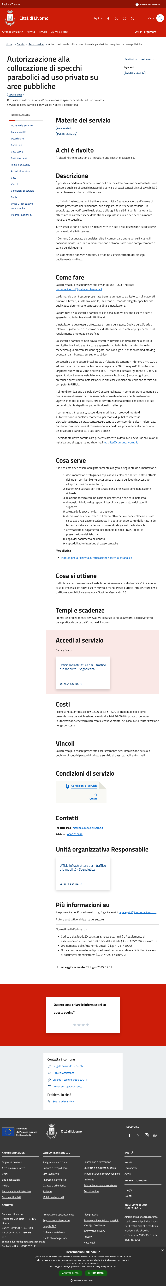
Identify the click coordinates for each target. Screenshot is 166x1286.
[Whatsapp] (131, 18)
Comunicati (130, 1168)
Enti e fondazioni (11, 1180)
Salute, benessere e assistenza (100, 1185)
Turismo (47, 1191)
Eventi (128, 1196)
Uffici (5, 1174)
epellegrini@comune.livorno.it (137, 912)
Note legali (89, 1242)
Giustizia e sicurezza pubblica (100, 1168)
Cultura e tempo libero (55, 1168)
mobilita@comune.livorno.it (120, 442)
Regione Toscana (11, 4)
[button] (83, 1280)
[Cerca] (160, 18)
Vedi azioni (146, 59)
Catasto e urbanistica (54, 1185)
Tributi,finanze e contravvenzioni (102, 1174)
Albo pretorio (91, 1214)
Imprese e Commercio (54, 1180)
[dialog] (83, 1266)
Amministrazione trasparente (141, 1217)
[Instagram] (123, 18)
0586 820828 (75, 834)
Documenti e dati (11, 1197)
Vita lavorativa (51, 1174)
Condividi (129, 59)
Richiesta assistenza (54, 1232)
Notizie (128, 1162)
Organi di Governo (12, 1162)
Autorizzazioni (36, 44)
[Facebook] (107, 18)
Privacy (88, 1237)
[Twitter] (115, 18)
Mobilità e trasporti (53, 1197)
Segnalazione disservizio (56, 1220)
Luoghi (128, 1190)
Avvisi (127, 1174)
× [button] (162, 1250)
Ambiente (89, 1179)
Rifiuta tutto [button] (96, 1273)
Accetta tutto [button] (70, 1273)
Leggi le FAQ (49, 1226)
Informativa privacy (94, 1231)
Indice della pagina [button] (20, 114)
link (114, 1266)
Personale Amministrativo (16, 1191)
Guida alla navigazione (55, 1238)
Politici (5, 1185)
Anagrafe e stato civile (55, 1162)
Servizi (20, 44)
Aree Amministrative (13, 1168)
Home (9, 44)
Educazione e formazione (97, 1162)
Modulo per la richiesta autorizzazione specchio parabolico (96, 558)
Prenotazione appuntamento (58, 1214)
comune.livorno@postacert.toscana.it (79, 289)
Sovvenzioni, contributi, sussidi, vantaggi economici (101, 1222)
